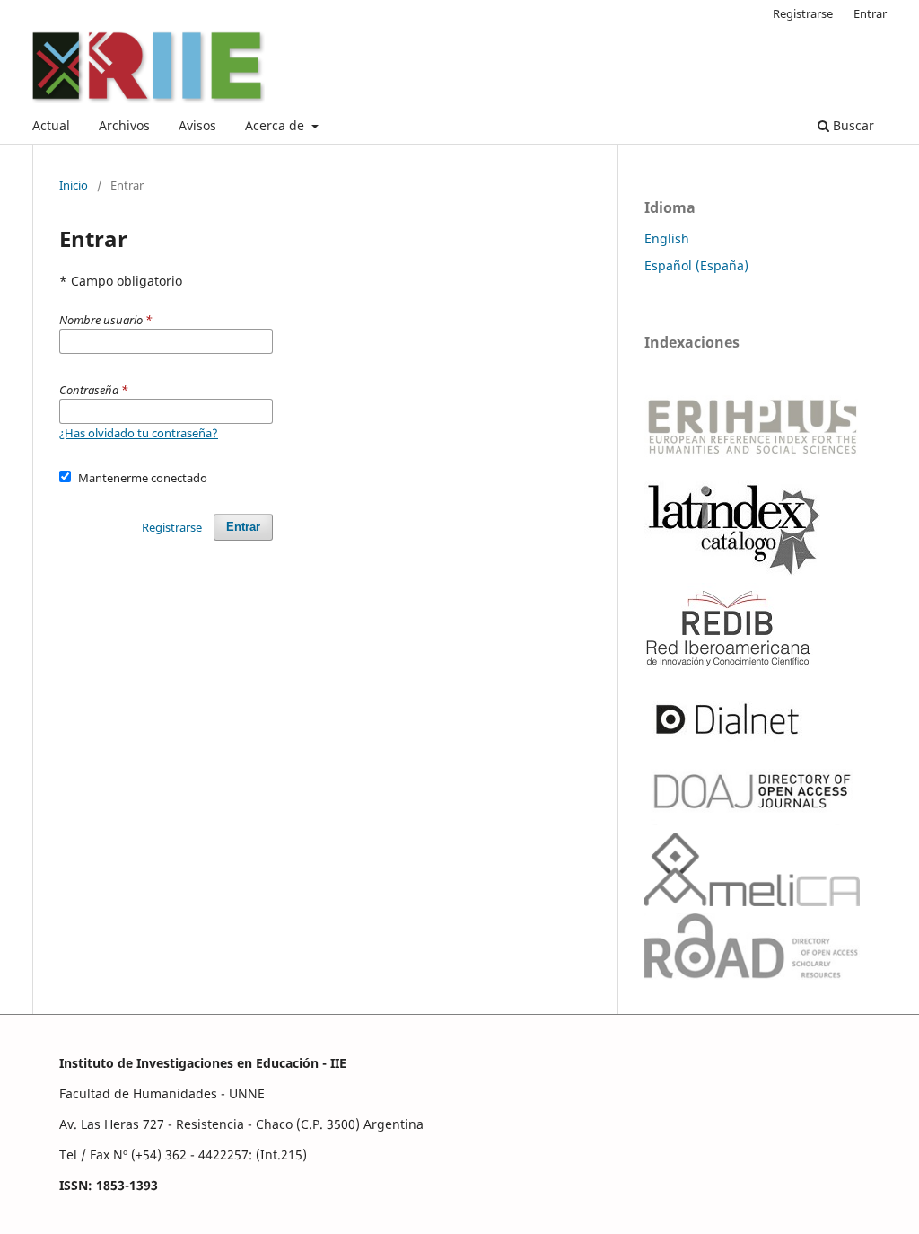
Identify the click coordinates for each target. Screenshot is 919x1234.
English (666, 238)
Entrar (870, 13)
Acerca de (276, 125)
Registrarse (803, 13)
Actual (51, 125)
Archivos (124, 125)
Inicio (73, 185)
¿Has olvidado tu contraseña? (138, 433)
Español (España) (696, 265)
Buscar (851, 125)
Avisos (197, 125)
